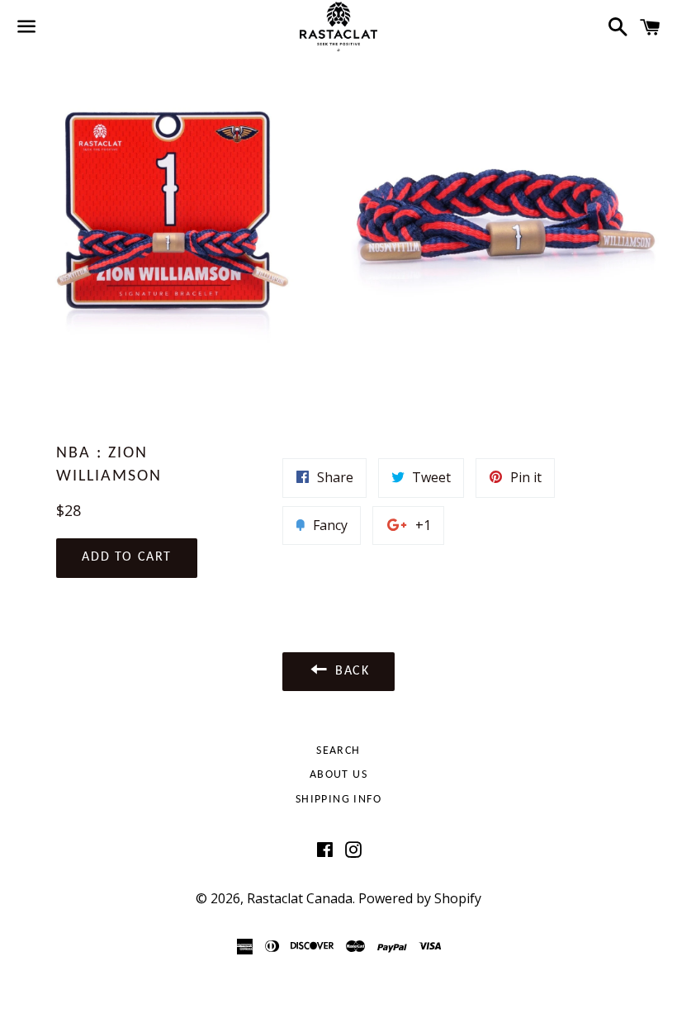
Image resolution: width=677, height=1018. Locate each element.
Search (338, 751)
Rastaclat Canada (300, 898)
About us (338, 775)
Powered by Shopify (419, 898)
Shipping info (338, 799)
